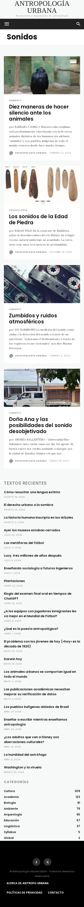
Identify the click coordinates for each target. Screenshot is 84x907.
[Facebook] (36, 862)
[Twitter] (47, 862)
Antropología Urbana (31, 152)
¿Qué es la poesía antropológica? (31, 629)
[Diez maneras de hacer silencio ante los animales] (42, 75)
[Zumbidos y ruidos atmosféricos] (42, 284)
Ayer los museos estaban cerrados (32, 530)
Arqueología (18, 210)
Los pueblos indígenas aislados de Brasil (36, 707)
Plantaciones (14, 581)
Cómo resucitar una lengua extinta (32, 492)
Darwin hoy (13, 659)
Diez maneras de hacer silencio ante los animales (39, 112)
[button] (78, 24)
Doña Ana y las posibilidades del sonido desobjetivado (40, 425)
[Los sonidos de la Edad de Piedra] (42, 185)
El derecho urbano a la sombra (28, 505)
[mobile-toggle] (6, 24)
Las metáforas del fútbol (24, 543)
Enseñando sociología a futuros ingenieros (38, 568)
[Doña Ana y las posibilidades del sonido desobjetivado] (42, 388)
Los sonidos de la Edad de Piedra (38, 219)
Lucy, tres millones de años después (33, 555)
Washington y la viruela (22, 767)
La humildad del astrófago (25, 754)
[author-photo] (11, 153)
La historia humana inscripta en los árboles (38, 517)
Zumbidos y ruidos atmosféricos (33, 318)
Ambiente (15, 100)
